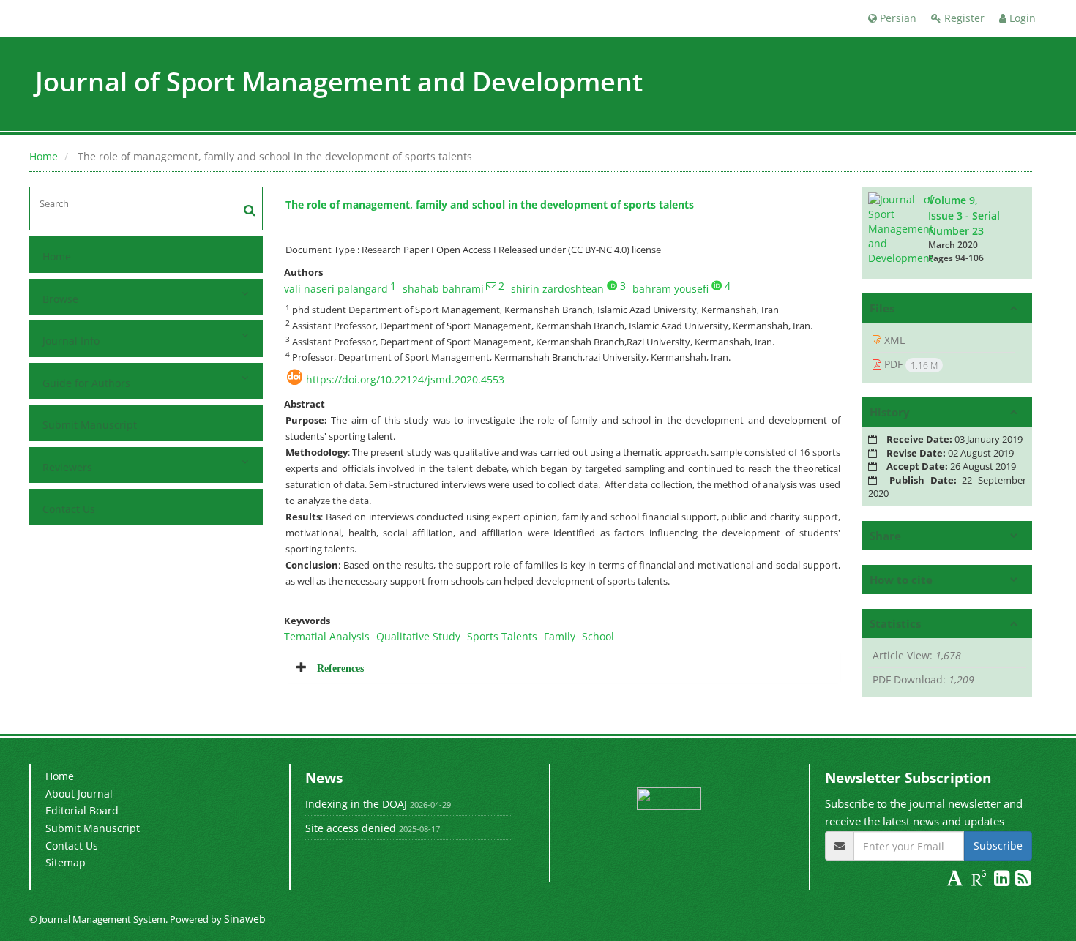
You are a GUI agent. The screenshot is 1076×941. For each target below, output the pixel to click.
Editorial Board (82, 810)
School (598, 636)
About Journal (79, 794)
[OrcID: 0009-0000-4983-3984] (716, 285)
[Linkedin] (1003, 880)
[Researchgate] (980, 880)
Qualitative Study (418, 636)
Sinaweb (245, 919)
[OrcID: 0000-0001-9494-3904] (612, 285)
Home (43, 156)
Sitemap (65, 862)
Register (963, 18)
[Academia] (956, 880)
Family (559, 636)
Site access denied (350, 828)
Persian (896, 18)
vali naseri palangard (336, 289)
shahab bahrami (443, 289)
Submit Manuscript (89, 425)
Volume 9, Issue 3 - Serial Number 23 (964, 215)
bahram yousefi (670, 289)
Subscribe (998, 845)
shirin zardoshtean (557, 289)
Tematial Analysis (327, 636)
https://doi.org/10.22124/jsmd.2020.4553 (405, 379)
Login (1021, 18)
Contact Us (68, 509)
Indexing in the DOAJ (356, 804)
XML (893, 340)
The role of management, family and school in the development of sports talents (489, 204)
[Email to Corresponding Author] (491, 286)
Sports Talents (502, 636)
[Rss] (1023, 880)
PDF (909, 364)
